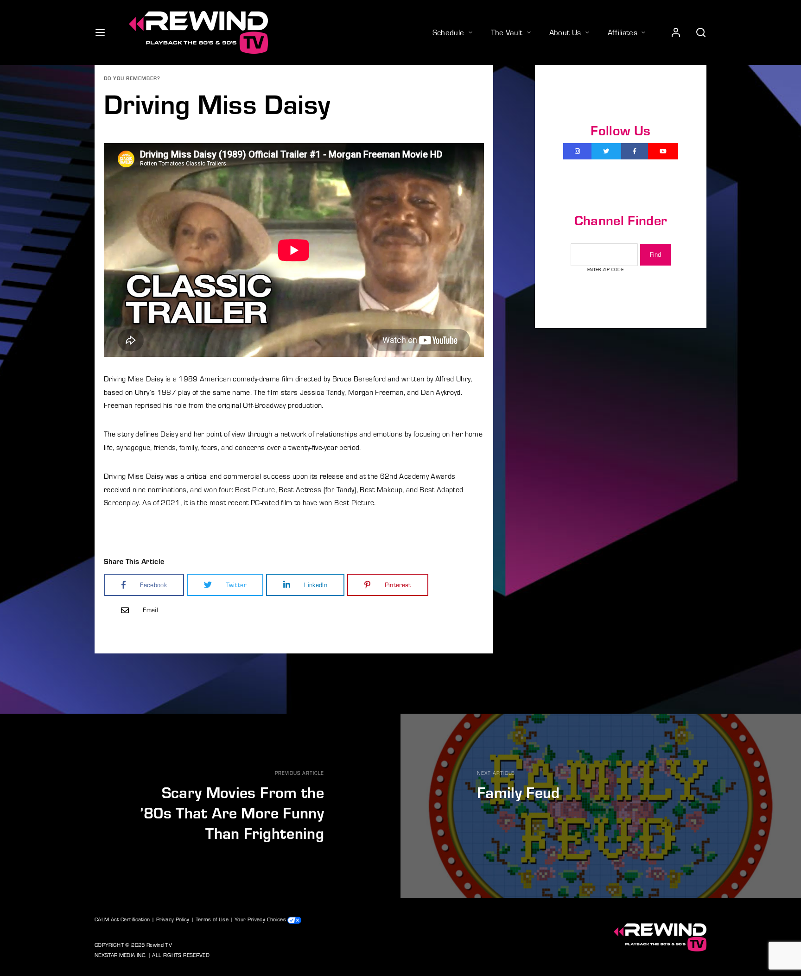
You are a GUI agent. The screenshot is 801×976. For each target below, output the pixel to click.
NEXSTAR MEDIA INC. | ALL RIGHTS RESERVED (152, 954)
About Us (565, 32)
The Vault (507, 32)
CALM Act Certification (122, 919)
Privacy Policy (173, 919)
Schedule (448, 32)
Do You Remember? (132, 78)
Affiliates (623, 32)
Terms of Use (212, 919)
